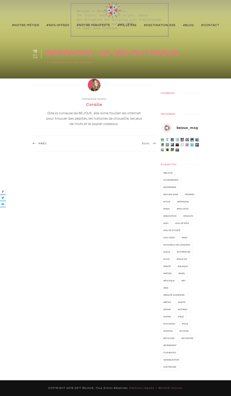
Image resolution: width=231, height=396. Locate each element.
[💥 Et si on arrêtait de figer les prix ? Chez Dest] (162, 139)
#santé (182, 302)
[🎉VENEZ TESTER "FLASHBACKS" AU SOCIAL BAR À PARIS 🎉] (192, 139)
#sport (167, 310)
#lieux (166, 252)
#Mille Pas (127, 25)
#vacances (169, 324)
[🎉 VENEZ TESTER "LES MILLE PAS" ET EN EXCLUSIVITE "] (167, 144)
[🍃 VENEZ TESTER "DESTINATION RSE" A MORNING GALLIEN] (182, 139)
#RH (183, 281)
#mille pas (182, 259)
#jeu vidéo (72, 63)
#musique (86, 63)
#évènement (58, 63)
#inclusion (182, 209)
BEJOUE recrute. (170, 388)
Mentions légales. (142, 388)
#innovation (169, 216)
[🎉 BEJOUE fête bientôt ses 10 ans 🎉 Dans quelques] (177, 144)
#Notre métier (25, 25)
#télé (181, 317)
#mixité (167, 266)
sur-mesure (169, 367)
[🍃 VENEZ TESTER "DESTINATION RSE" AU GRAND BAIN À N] (187, 139)
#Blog (188, 25)
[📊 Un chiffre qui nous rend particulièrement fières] (177, 139)
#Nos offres (57, 25)
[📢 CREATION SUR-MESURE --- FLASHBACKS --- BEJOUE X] (197, 144)
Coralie (94, 104)
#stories (182, 310)
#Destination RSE (160, 25)
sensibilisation (171, 360)
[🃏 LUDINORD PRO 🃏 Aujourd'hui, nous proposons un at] (167, 150)
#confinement (171, 180)
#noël (182, 273)
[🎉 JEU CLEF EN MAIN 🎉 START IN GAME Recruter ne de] (192, 144)
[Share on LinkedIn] (3, 204)
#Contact (210, 25)
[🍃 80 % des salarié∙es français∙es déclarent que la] (172, 139)
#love (166, 259)
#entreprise (169, 187)
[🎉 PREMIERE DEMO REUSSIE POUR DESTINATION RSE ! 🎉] (197, 139)
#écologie (169, 338)
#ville (185, 324)
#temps (167, 317)
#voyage (184, 331)
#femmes (189, 195)
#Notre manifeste (93, 25)
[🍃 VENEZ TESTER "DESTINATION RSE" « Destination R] (172, 144)
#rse (165, 288)
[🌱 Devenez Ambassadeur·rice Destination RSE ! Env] (167, 139)
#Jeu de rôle (182, 223)
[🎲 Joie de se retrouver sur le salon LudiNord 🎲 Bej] (162, 150)
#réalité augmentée (174, 295)
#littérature (183, 252)
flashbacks (169, 353)
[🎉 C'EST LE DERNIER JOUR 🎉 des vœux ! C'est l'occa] (177, 150)
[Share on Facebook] (3, 192)
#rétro (167, 302)
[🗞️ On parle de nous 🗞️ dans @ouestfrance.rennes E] (162, 144)
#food (166, 202)
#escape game (170, 195)
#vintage (168, 331)
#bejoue (168, 173)
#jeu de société (171, 230)
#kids (184, 238)
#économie (187, 338)
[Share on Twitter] (3, 198)
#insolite (188, 216)
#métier (167, 273)
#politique (169, 281)
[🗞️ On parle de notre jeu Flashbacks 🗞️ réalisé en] (182, 144)
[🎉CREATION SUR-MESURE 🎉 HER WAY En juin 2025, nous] (187, 144)
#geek (166, 209)
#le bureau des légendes (176, 245)
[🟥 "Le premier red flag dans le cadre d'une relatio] (172, 150)
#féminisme (183, 202)
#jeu (165, 223)
